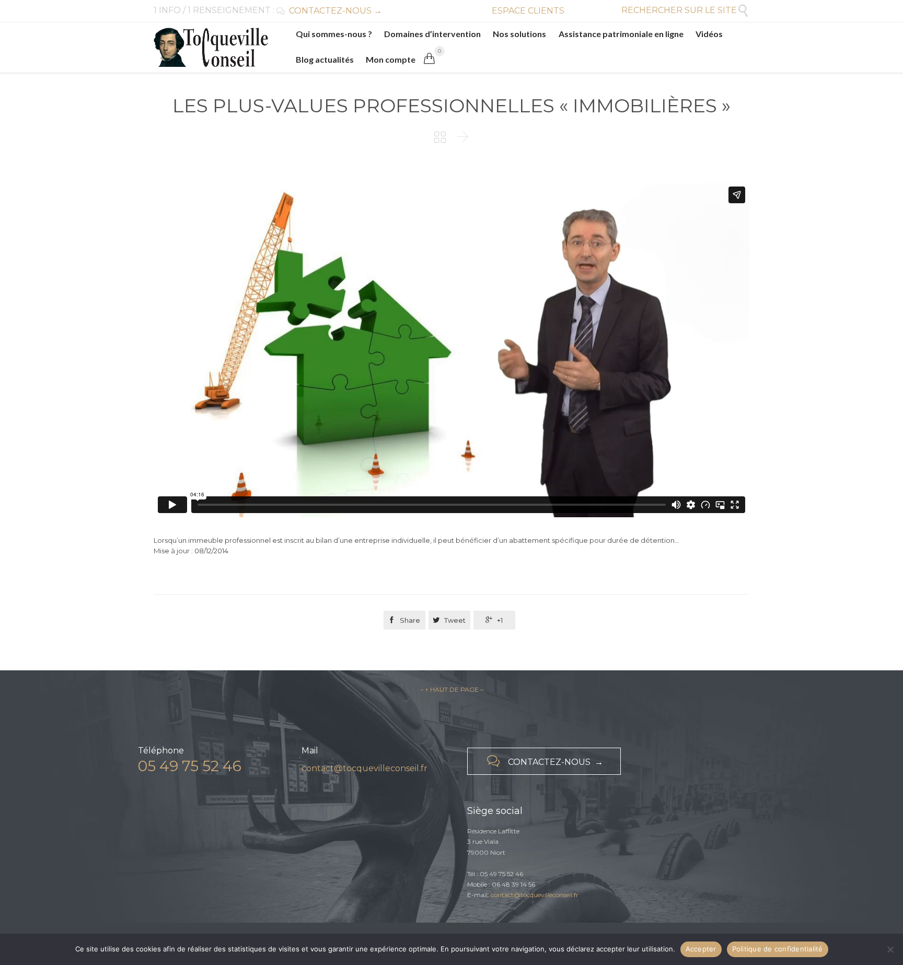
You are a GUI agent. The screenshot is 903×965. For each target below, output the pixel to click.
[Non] (890, 949)
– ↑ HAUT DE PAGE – (451, 689)
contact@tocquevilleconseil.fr (364, 768)
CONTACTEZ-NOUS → (329, 11)
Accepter (701, 949)
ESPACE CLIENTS (528, 11)
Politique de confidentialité (777, 949)
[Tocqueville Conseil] (211, 47)
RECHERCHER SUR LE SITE (685, 10)
